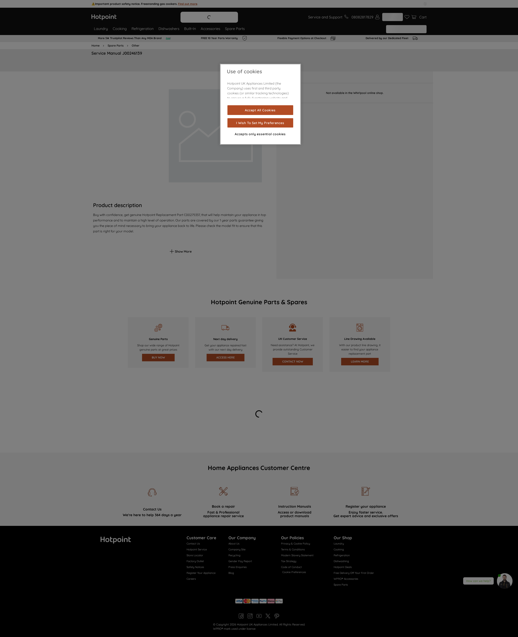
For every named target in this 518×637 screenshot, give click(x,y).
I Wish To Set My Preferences (260, 123)
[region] (260, 104)
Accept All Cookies (260, 110)
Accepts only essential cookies (260, 134)
